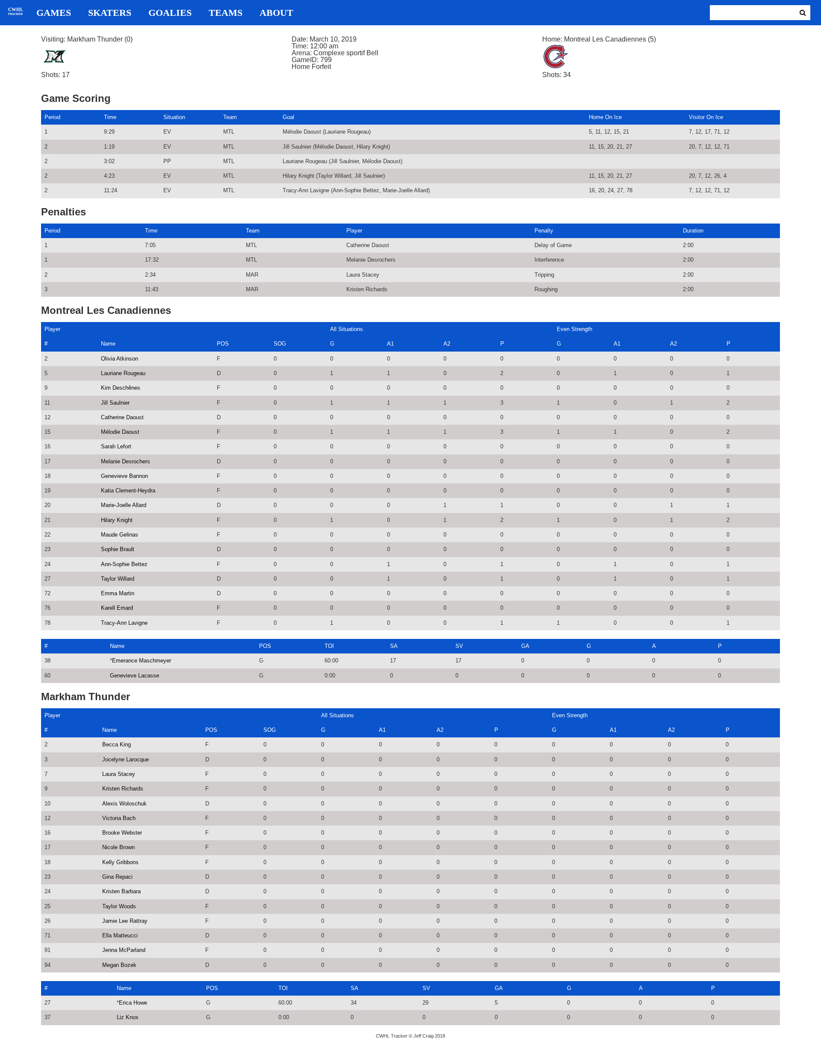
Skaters (109, 13)
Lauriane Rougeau (123, 373)
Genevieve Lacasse (134, 675)
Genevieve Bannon (124, 476)
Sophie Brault (117, 549)
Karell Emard (117, 608)
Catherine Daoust (122, 417)
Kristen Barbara (121, 891)
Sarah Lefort (116, 446)
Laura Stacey (118, 774)
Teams (225, 13)
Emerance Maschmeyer (141, 660)
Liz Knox (128, 1017)
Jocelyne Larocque (125, 759)
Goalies (170, 13)
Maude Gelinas (119, 534)
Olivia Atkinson (119, 358)
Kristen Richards (122, 788)
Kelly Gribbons (120, 862)
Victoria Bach (119, 818)
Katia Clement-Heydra (128, 490)
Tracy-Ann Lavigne (124, 623)
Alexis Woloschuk (124, 803)
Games (53, 13)
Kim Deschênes (120, 388)
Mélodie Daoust (120, 432)
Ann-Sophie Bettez (124, 564)
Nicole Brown (118, 847)
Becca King (116, 744)
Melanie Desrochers (125, 461)
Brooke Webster (122, 832)
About (276, 13)
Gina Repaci (117, 877)
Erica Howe (133, 1002)
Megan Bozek (119, 965)
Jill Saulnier (115, 403)
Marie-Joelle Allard (123, 505)
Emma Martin (117, 593)
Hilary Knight (117, 520)
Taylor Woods (119, 906)
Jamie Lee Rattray (125, 921)
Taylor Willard (117, 579)
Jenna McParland (123, 950)
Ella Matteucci (120, 935)
